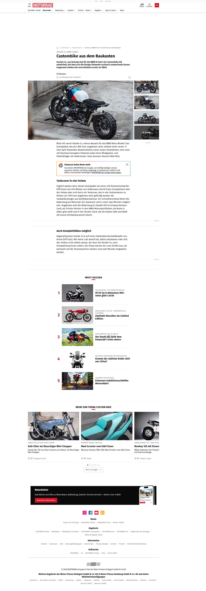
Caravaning (69, 580)
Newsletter (55, 532)
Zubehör (71, 10)
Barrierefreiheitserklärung (136, 544)
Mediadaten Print (104, 522)
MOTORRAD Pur (122, 532)
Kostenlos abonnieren (46, 500)
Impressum (53, 544)
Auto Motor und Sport (48, 580)
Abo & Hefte (112, 553)
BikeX (61, 580)
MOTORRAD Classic (92, 553)
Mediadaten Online (88, 522)
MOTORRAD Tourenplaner (91, 532)
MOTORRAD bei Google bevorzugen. (106, 172)
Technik (80, 10)
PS (82, 553)
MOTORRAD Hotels (42, 532)
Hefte (101, 1)
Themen (122, 544)
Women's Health (100, 583)
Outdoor (143, 580)
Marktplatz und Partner (70, 532)
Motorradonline (132, 580)
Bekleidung (59, 10)
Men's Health (119, 580)
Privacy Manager (102, 544)
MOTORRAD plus (108, 532)
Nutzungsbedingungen (74, 544)
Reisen (88, 10)
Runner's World (86, 583)
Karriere (113, 544)
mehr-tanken (107, 580)
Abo (96, 1)
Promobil (152, 580)
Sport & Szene (110, 10)
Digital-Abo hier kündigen (140, 532)
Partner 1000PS (118, 522)
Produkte (108, 1)
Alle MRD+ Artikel (34, 10)
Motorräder (47, 10)
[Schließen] (127, 164)
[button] (80, 110)
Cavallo (78, 580)
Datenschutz (89, 544)
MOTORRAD (74, 553)
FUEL (103, 553)
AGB (61, 544)
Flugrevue (87, 580)
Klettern (97, 580)
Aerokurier (33, 580)
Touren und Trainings (71, 522)
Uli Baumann (61, 74)
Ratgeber (98, 10)
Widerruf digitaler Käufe (93, 535)
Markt (122, 10)
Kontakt (44, 544)
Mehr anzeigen (92, 470)
